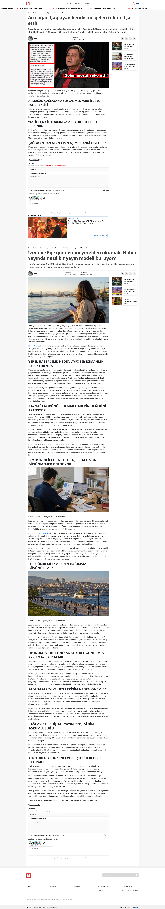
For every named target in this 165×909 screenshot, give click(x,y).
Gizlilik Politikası (127, 886)
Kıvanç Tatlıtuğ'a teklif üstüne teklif (129, 46)
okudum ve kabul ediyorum (47, 190)
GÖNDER (106, 190)
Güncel (28, 886)
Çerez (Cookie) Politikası (129, 890)
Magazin (37, 13)
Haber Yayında (34, 346)
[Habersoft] (134, 907)
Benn (31, 13)
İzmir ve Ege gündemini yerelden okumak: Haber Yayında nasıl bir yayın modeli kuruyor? (130, 56)
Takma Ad (31, 163)
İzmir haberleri (44, 533)
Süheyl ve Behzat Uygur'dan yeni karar (130, 66)
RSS (29, 907)
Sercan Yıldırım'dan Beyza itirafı (130, 301)
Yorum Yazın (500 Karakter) (37, 173)
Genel (36, 248)
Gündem (77, 886)
